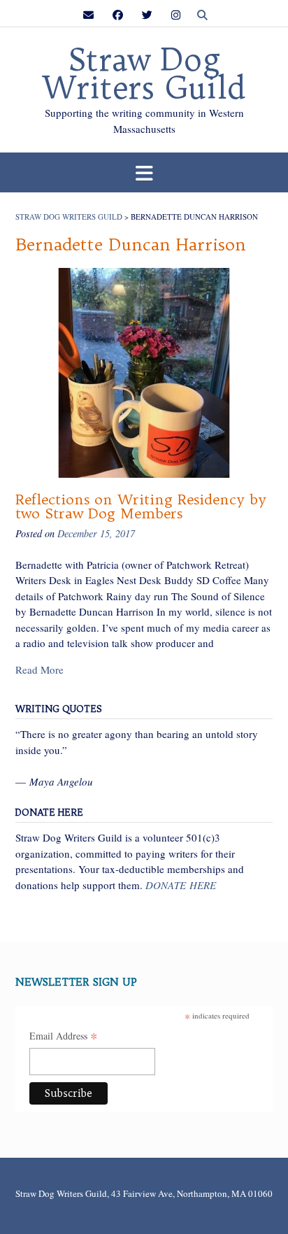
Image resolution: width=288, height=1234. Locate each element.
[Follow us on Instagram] (175, 15)
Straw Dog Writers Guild (144, 74)
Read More (39, 669)
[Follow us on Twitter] (147, 15)
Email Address (63, 1037)
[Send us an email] (88, 15)
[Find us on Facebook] (118, 15)
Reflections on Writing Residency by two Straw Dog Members (140, 506)
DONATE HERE (180, 885)
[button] (144, 172)
